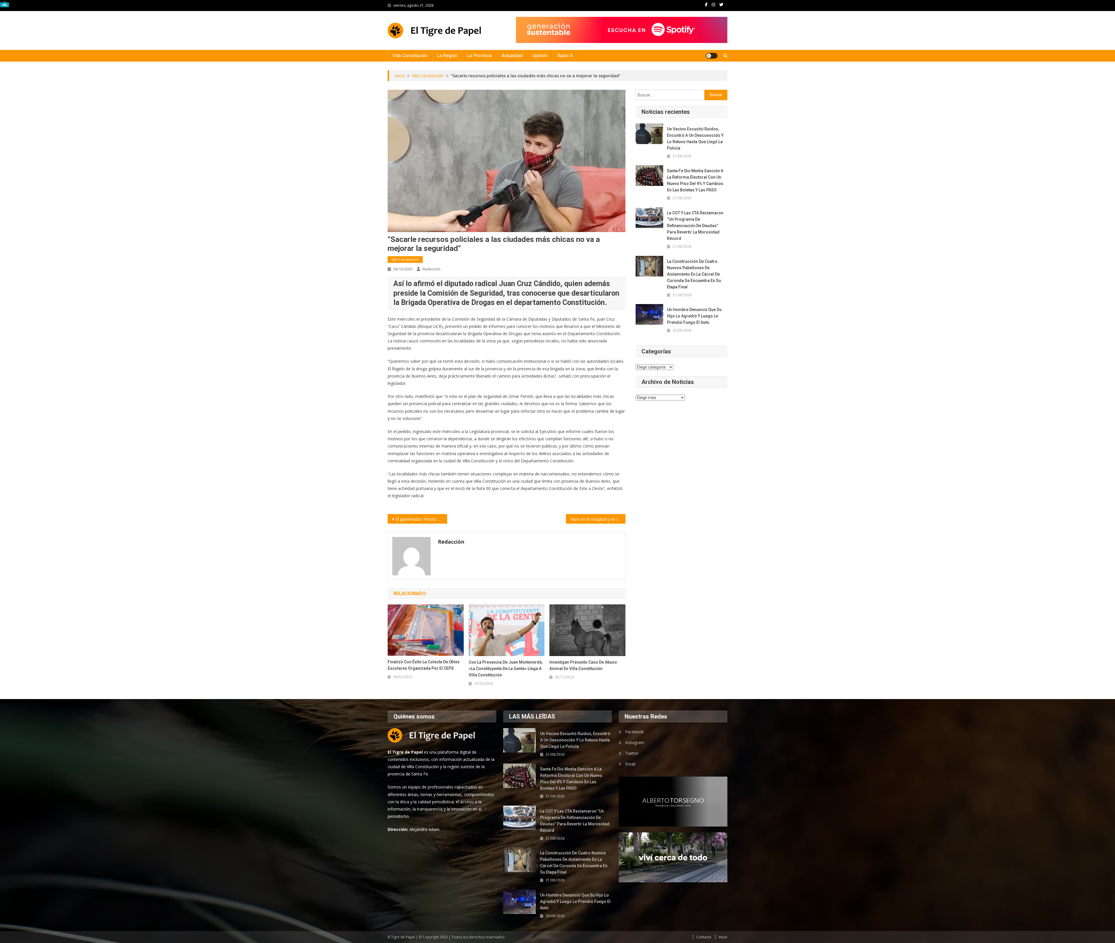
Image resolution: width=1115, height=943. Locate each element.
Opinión (540, 55)
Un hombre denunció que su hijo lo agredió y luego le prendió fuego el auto (694, 316)
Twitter (632, 753)
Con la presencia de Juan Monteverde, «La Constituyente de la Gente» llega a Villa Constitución (506, 668)
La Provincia (479, 55)
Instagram (634, 742)
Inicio (723, 937)
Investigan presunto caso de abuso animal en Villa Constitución (583, 665)
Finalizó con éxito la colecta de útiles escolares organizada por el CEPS (424, 665)
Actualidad (512, 55)
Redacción (431, 269)
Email (630, 764)
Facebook (634, 731)
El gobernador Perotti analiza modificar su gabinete (421, 519)
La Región (447, 55)
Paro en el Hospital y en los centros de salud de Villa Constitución (598, 519)
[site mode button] (711, 56)
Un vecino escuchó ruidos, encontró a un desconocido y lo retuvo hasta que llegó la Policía (695, 138)
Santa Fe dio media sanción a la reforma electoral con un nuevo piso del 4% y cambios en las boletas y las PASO (695, 180)
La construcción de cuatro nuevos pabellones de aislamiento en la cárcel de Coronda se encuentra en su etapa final (694, 274)
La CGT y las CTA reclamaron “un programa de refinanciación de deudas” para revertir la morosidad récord (695, 226)
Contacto (703, 937)
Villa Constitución (409, 55)
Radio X (565, 55)
